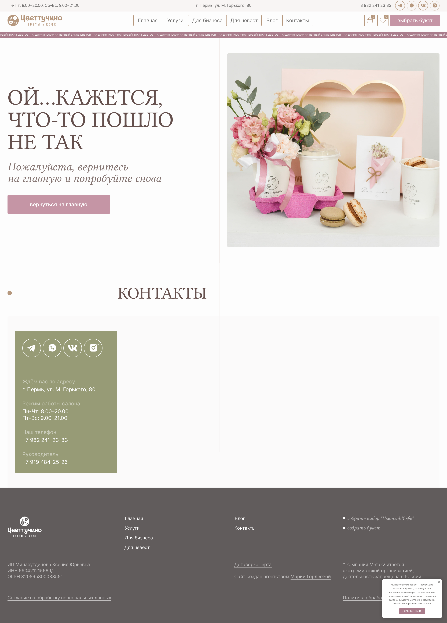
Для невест (137, 547)
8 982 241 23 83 (375, 5)
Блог (240, 518)
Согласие (415, 599)
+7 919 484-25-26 (45, 462)
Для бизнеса (139, 537)
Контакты (245, 528)
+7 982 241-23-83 (45, 440)
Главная (134, 518)
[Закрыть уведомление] (439, 582)
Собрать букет (363, 528)
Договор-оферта (253, 564)
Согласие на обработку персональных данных (59, 597)
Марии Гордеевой (311, 576)
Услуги (132, 528)
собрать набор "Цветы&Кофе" (380, 518)
